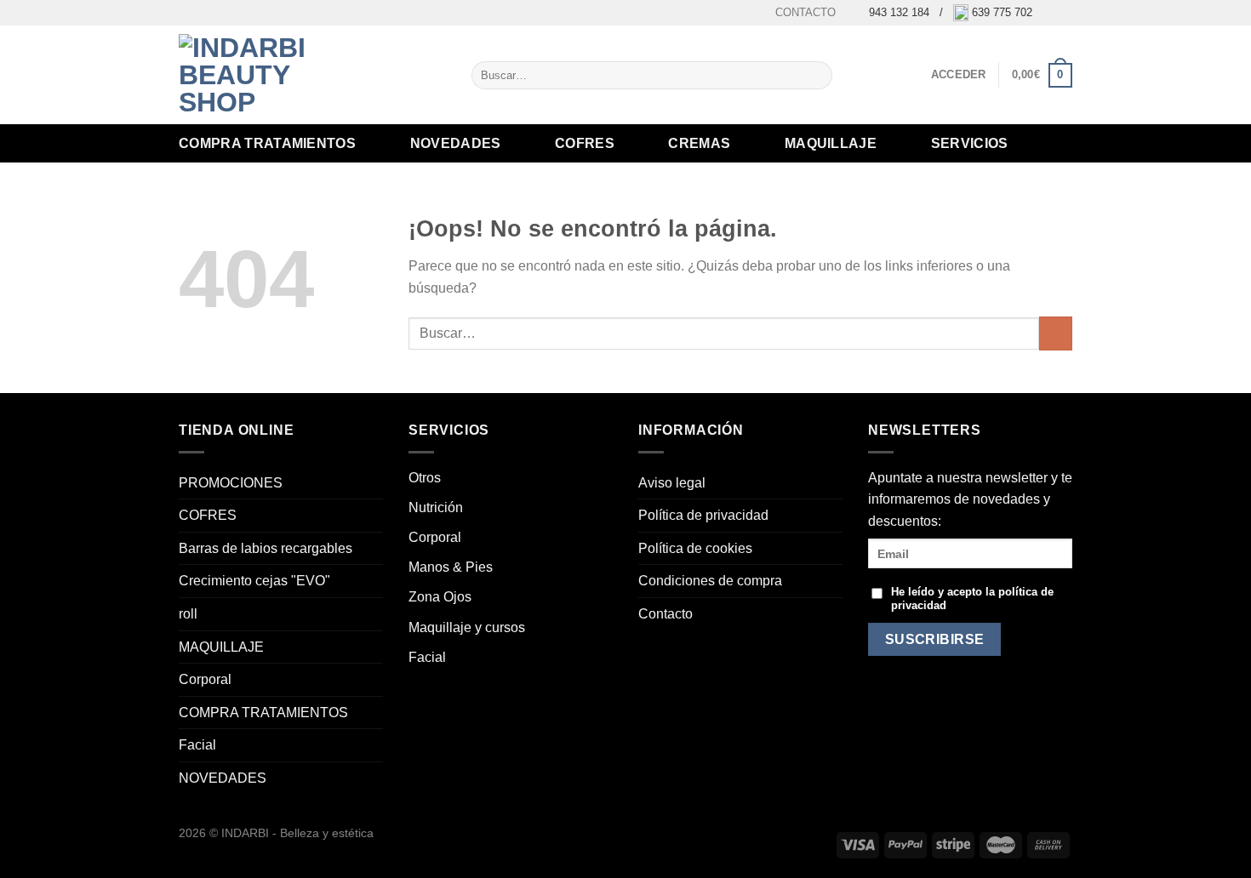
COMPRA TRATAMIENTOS (267, 143)
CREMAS (699, 143)
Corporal (205, 679)
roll (188, 614)
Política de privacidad (703, 515)
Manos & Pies (450, 567)
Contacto (805, 12)
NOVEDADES (455, 143)
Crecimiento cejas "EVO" (254, 580)
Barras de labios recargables (265, 548)
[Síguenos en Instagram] (1064, 13)
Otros (424, 477)
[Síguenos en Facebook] (1047, 13)
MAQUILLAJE (831, 143)
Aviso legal (671, 483)
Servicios (969, 143)
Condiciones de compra (710, 580)
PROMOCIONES (231, 483)
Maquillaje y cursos (466, 627)
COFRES (584, 143)
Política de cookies (695, 548)
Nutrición (435, 507)
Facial (197, 745)
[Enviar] (816, 75)
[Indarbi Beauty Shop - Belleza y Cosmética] (264, 75)
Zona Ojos (439, 597)
